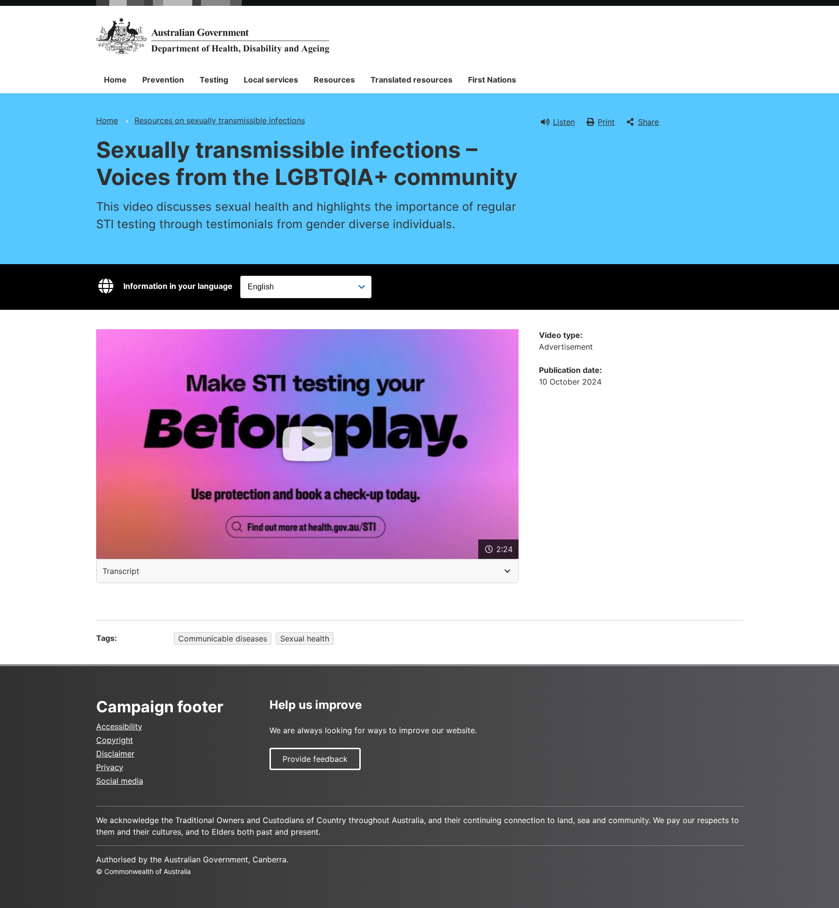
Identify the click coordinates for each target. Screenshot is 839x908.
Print (606, 122)
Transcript (120, 571)
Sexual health (304, 638)
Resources (334, 79)
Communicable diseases (222, 638)
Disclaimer (115, 753)
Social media (119, 781)
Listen (564, 122)
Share (648, 122)
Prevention (163, 79)
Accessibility (119, 726)
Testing (214, 79)
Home (115, 79)
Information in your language (178, 286)
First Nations (492, 79)
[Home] (212, 35)
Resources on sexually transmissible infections (219, 120)
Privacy (109, 767)
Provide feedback (315, 759)
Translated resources (411, 79)
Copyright (114, 740)
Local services (271, 79)
